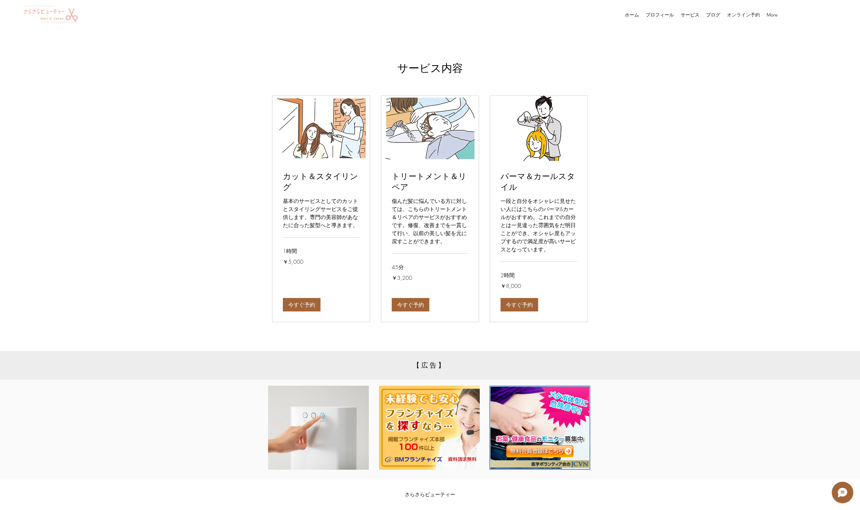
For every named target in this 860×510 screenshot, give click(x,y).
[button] (301, 304)
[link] (321, 182)
